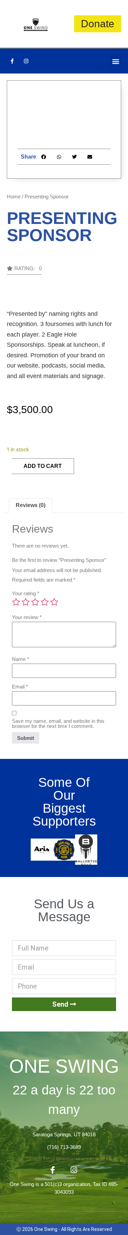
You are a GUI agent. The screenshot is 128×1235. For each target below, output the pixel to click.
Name (20, 659)
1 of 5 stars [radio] (16, 602)
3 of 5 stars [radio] (35, 602)
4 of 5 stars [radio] (45, 602)
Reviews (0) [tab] (30, 505)
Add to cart (43, 466)
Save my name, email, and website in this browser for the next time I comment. (58, 723)
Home (13, 196)
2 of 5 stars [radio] (26, 602)
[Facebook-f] (12, 61)
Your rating (25, 593)
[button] (115, 61)
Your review (27, 617)
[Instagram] (26, 61)
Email (20, 686)
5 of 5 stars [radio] (54, 602)
